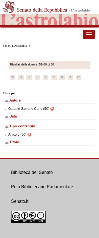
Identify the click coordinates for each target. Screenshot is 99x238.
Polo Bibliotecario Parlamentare (42, 186)
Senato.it (19, 201)
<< (12, 76)
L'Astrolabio (19, 45)
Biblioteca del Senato (32, 172)
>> (78, 76)
